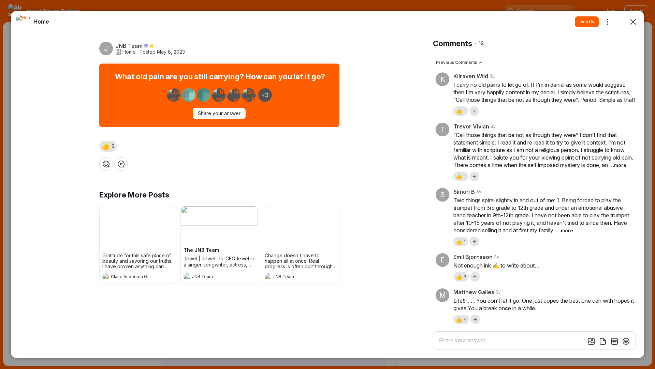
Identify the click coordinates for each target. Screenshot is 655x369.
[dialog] (327, 184)
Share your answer (219, 113)
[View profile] (105, 276)
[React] (106, 164)
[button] (108, 146)
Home (129, 52)
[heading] (131, 277)
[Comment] (121, 164)
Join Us (586, 21)
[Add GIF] (614, 341)
